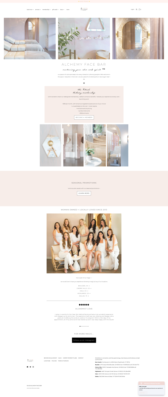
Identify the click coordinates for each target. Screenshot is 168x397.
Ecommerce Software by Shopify (33, 388)
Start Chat (142, 392)
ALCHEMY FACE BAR (36, 385)
